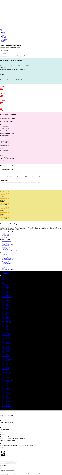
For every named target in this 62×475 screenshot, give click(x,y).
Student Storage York (5, 375)
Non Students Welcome (5, 284)
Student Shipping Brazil (5, 379)
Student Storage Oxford (5, 346)
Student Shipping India (5, 386)
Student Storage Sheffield (5, 356)
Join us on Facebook (6, 273)
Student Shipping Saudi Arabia (6, 398)
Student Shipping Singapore (6, 399)
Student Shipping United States (6, 406)
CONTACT (3, 35)
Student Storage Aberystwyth (6, 286)
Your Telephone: (3, 472)
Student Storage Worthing (6, 374)
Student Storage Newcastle (6, 341)
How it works (4, 279)
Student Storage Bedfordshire (6, 291)
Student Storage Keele (5, 326)
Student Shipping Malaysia (6, 391)
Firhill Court (4, 268)
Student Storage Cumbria (5, 308)
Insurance (3, 283)
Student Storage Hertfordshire (6, 321)
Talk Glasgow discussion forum (6, 261)
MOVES (3, 33)
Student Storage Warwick (5, 370)
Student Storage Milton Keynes (6, 340)
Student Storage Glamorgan (6, 318)
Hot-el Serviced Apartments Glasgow (7, 244)
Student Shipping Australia (6, 377)
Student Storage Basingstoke (6, 289)
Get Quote (2, 82)
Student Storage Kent (5, 327)
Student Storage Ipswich (5, 325)
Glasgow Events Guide (5, 255)
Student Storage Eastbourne (6, 313)
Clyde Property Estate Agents (6, 249)
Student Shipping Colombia (6, 383)
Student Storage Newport (5, 342)
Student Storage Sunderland (6, 365)
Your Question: (2, 470)
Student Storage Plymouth (6, 348)
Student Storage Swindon (5, 367)
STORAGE (3, 32)
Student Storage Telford (5, 368)
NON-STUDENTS (4, 34)
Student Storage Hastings (5, 320)
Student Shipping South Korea (6, 402)
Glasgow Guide (4, 254)
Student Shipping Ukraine (6, 405)
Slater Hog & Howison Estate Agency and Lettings (9, 250)
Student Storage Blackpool (6, 295)
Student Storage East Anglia (6, 312)
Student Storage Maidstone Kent (6, 336)
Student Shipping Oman (5, 395)
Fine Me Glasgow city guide (6, 256)
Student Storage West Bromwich (7, 372)
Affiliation (3, 282)
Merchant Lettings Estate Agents (6, 248)
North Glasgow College (5, 233)
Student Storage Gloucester (6, 319)
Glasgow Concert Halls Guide (6, 263)
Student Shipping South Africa (6, 401)
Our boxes (3, 277)
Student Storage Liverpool (6, 332)
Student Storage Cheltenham (6, 302)
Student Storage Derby (5, 309)
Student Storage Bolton (5, 296)
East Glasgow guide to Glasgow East (7, 259)
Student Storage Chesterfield (6, 304)
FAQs (3, 278)
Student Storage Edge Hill (6, 314)
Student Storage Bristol (5, 299)
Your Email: (2, 471)
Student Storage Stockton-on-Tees (7, 363)
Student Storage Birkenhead (6, 293)
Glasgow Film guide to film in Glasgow (8, 258)
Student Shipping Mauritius (6, 393)
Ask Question (3, 463)
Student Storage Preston (5, 350)
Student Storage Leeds (5, 329)
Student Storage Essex (5, 315)
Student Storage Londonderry (6, 334)
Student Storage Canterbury (6, 301)
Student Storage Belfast (5, 292)
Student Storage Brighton (5, 298)
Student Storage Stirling (5, 362)
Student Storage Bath (5, 290)
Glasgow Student (4, 266)
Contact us (3, 281)
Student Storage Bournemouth (6, 297)
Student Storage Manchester (6, 337)
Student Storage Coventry (6, 306)
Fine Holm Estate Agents (5, 242)
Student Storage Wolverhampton (6, 373)
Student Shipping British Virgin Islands (7, 380)
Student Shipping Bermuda (6, 378)
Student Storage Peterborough (6, 347)
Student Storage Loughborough (6, 335)
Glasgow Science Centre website (7, 257)
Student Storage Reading (5, 351)
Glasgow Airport (4, 262)
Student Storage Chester (5, 303)
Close (1, 432)
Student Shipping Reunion (6, 397)
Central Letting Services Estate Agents (7, 247)
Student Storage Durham (5, 311)
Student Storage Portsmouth (6, 349)
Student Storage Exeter (5, 316)
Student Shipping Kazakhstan (6, 389)
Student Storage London (5, 333)
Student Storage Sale (5, 354)
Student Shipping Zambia (5, 407)
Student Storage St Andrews (6, 361)
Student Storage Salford (5, 355)
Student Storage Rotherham (6, 353)
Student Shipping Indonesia (6, 387)
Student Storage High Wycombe (6, 322)
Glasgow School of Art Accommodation (8, 269)
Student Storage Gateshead (6, 317)
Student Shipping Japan (5, 388)
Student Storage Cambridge (6, 300)
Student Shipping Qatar (5, 396)
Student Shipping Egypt (5, 385)
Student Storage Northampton (6, 343)
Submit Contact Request (4, 474)
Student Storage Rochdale (6, 352)
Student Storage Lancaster (6, 328)
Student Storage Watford (5, 371)
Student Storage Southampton (6, 358)
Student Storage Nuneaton (6, 345)
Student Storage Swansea (5, 366)
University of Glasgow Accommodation (8, 267)
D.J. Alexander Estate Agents (6, 241)
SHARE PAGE (4, 36)
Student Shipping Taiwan (5, 403)
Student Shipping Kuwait (5, 390)
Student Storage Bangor (5, 288)
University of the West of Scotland (7, 234)
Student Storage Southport (6, 360)
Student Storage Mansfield (6, 338)
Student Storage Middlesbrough (6, 339)
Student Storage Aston (5, 287)
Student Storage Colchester (6, 305)
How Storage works (3, 56)
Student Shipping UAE (5, 404)
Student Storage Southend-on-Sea (7, 359)
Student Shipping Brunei (5, 381)
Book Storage (2, 138)
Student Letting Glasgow (5, 243)
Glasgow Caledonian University (6, 232)
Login (1, 29)
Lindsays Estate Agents (5, 245)
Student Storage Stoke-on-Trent (6, 364)
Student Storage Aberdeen (6, 285)
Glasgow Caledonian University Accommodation (9, 270)
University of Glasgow (5, 237)
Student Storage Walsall (5, 369)
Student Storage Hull (5, 324)
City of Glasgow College (5, 235)
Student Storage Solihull (5, 357)
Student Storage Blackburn (6, 294)
